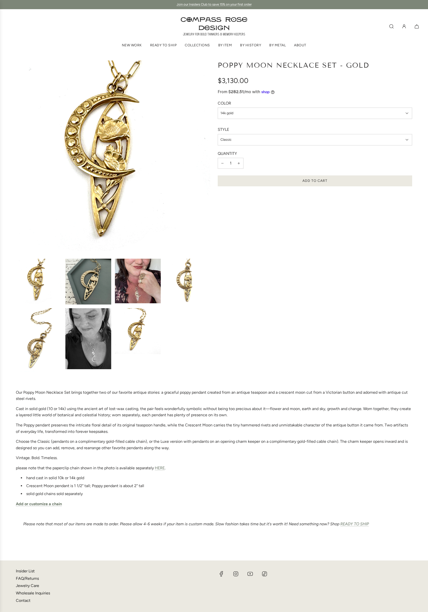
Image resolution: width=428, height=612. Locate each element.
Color (224, 103)
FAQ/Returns (27, 578)
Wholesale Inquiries (33, 593)
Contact (23, 600)
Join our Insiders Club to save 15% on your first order (214, 4)
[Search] (391, 26)
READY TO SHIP (354, 524)
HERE (160, 468)
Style (223, 129)
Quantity (227, 153)
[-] (222, 163)
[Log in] (404, 26)
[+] (238, 163)
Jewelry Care (27, 585)
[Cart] (417, 26)
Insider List (25, 571)
